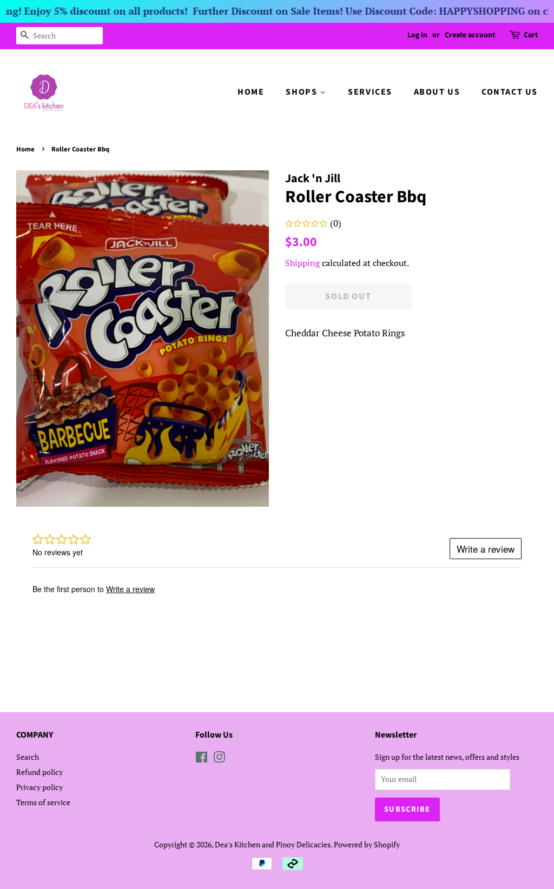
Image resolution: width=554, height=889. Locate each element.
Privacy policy (39, 787)
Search (27, 757)
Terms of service (43, 802)
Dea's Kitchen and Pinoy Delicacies (273, 844)
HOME (251, 92)
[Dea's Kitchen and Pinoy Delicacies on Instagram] (219, 759)
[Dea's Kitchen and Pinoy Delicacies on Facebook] (201, 759)
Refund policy (39, 772)
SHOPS (303, 92)
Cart (531, 35)
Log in (417, 35)
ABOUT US (437, 92)
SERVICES (370, 92)
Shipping (302, 263)
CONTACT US (510, 92)
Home (25, 149)
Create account (470, 35)
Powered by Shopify (367, 844)
